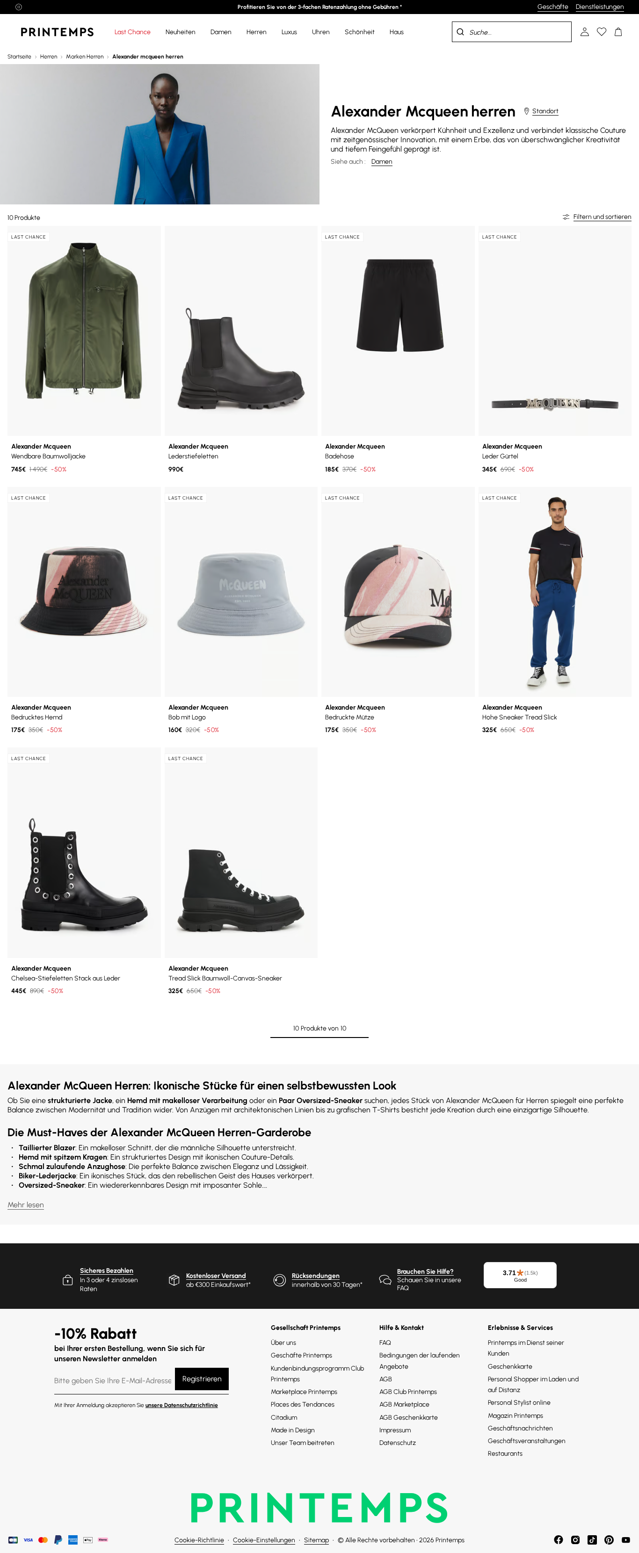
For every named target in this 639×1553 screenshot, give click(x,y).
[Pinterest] (609, 1540)
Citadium (284, 1418)
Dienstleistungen (600, 7)
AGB (385, 1379)
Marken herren (84, 56)
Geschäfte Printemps (301, 1355)
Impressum (395, 1430)
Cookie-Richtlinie (199, 1540)
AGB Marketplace (404, 1404)
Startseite (19, 56)
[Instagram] (575, 1540)
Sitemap (316, 1540)
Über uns (283, 1343)
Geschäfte (552, 7)
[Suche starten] (460, 32)
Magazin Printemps (515, 1416)
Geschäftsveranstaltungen (527, 1441)
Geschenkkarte (510, 1367)
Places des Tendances (302, 1404)
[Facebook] (558, 1540)
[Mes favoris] (601, 31)
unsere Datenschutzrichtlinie (181, 1405)
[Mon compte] (584, 31)
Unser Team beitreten (302, 1443)
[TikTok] (592, 1540)
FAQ (385, 1343)
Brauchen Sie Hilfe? (425, 1272)
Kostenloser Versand (216, 1276)
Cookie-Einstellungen (264, 1540)
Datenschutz (397, 1443)
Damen (381, 162)
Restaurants (505, 1454)
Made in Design (293, 1430)
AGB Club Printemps (408, 1392)
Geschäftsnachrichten (520, 1428)
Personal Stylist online (519, 1403)
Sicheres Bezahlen (106, 1271)
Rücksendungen (316, 1276)
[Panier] (618, 31)
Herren (48, 56)
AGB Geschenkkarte (408, 1418)
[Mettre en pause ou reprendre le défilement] (18, 7)
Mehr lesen (25, 1204)
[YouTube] (626, 1540)
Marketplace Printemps (304, 1392)
